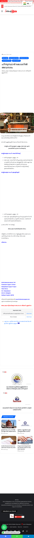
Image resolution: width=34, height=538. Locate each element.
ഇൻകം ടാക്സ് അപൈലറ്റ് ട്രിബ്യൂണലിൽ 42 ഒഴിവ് (24, 430)
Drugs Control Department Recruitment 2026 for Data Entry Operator (24, 447)
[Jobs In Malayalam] (10, 11)
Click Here (29, 313)
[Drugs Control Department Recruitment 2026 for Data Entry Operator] (25, 440)
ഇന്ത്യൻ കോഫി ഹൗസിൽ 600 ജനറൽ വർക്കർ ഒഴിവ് (8, 430)
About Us (20, 527)
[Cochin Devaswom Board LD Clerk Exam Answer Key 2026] (8, 440)
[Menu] (2, 12)
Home (4, 54)
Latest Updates (16, 60)
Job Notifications (7, 60)
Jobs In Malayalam (27, 524)
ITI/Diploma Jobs (24, 58)
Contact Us (25, 527)
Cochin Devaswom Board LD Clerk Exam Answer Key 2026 (17, 6)
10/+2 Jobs (9, 54)
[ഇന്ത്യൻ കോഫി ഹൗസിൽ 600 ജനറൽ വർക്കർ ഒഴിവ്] (8, 424)
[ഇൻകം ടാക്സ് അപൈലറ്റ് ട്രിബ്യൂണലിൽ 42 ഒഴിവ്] (25, 424)
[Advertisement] (17, 33)
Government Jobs (14, 58)
